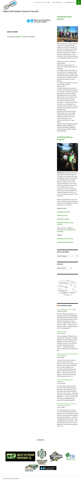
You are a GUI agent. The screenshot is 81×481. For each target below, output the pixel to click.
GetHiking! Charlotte (63, 212)
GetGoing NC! (10, 6)
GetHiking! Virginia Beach (65, 242)
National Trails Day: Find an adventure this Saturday (66, 404)
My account (39, 2)
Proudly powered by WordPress (11, 478)
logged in (19, 36)
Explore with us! (57, 2)
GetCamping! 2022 (70, 2)
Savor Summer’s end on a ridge (66, 309)
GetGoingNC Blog (65, 305)
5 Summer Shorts (62, 331)
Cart (48, 2)
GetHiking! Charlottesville (65, 238)
